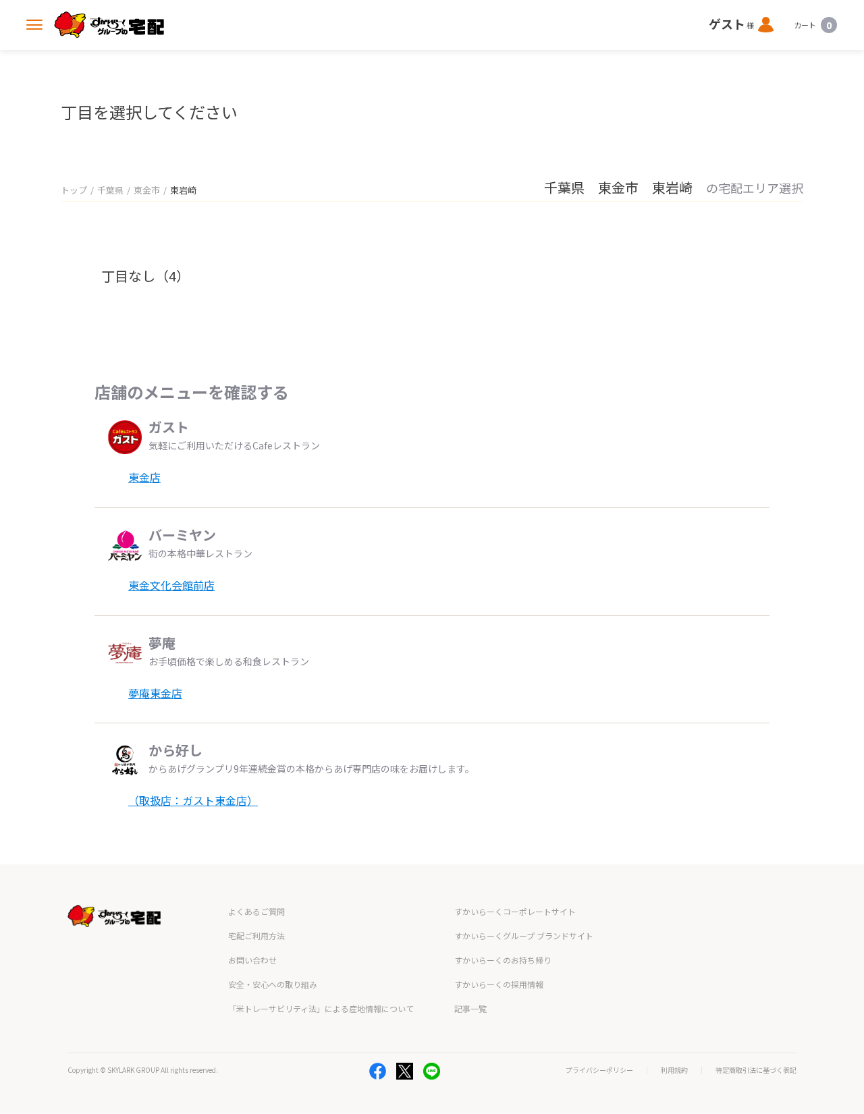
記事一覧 (470, 1008)
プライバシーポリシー (599, 1070)
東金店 (144, 477)
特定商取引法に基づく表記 (756, 1070)
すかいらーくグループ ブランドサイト (523, 935)
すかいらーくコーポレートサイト (515, 911)
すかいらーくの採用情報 (498, 984)
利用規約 (674, 1070)
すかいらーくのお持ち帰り (502, 960)
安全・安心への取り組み (272, 984)
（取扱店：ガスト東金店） (193, 800)
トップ (74, 190)
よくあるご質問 (256, 911)
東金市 (147, 190)
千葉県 (110, 190)
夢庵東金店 (155, 693)
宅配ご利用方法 (256, 935)
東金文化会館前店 (171, 585)
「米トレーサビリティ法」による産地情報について (321, 1008)
